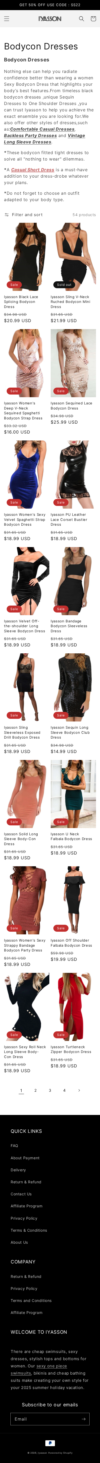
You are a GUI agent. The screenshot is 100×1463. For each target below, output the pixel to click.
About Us (19, 1242)
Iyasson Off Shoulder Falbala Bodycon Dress (71, 942)
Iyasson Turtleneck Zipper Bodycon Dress (71, 1049)
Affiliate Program (26, 1206)
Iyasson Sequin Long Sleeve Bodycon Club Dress (70, 732)
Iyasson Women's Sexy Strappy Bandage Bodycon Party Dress (24, 945)
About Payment (25, 1158)
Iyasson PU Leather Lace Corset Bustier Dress (69, 519)
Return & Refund (26, 1182)
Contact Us (21, 1194)
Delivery (18, 1170)
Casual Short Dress (32, 169)
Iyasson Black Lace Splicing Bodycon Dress (21, 302)
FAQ (14, 1145)
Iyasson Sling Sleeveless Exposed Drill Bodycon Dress (22, 732)
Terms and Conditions (31, 1300)
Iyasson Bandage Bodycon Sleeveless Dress (69, 626)
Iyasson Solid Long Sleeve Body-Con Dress (21, 839)
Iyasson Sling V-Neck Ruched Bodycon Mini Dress (70, 302)
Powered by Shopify (60, 1453)
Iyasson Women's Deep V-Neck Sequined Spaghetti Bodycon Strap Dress (23, 410)
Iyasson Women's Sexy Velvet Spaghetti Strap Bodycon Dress (24, 519)
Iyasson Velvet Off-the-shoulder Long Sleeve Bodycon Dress (24, 626)
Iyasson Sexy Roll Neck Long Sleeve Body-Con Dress (25, 1052)
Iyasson (42, 1453)
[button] (7, 19)
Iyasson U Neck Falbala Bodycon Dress (71, 836)
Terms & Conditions (29, 1230)
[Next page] (79, 1090)
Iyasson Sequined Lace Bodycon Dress (72, 405)
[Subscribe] (83, 1419)
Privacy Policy (24, 1218)
